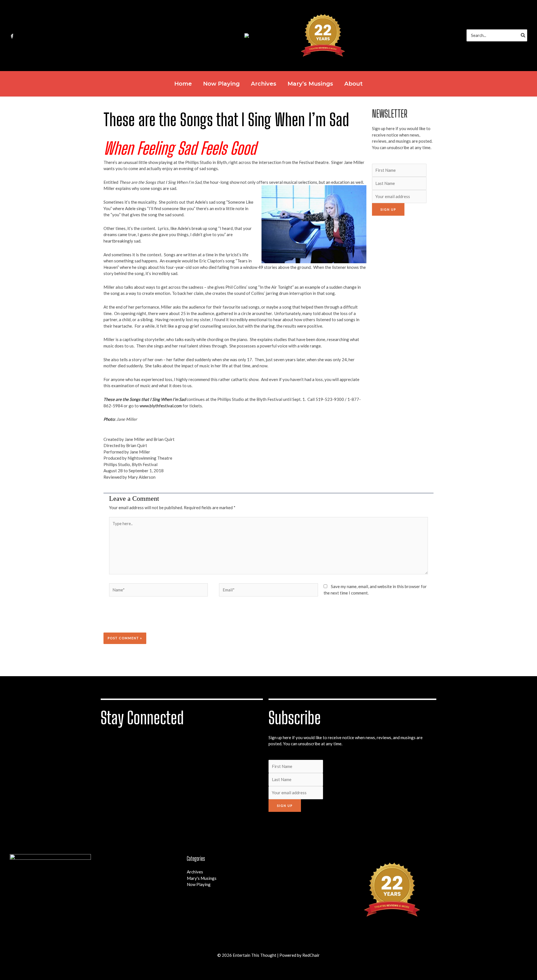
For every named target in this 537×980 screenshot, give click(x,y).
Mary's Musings (201, 878)
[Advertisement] (403, 305)
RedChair (311, 955)
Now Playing (199, 884)
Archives (195, 871)
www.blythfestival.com (161, 405)
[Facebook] (12, 36)
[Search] (523, 35)
